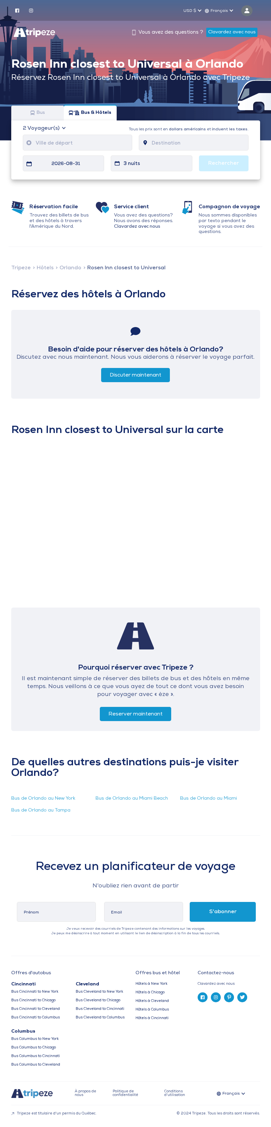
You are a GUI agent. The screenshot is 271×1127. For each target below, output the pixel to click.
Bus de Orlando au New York (43, 798)
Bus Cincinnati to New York (34, 992)
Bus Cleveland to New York (99, 992)
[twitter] (242, 997)
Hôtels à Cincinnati (152, 1018)
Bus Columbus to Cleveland (35, 1065)
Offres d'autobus (31, 973)
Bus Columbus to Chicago (33, 1047)
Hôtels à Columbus (152, 1009)
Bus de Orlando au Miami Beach (132, 798)
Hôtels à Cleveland (152, 1001)
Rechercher (223, 163)
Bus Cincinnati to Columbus (35, 1017)
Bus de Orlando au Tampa (40, 810)
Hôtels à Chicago (150, 992)
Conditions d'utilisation (174, 1093)
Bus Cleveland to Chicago (98, 1000)
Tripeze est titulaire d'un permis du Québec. (56, 1113)
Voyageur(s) (42, 128)
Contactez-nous (216, 973)
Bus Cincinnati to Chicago (33, 1000)
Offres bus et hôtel (158, 973)
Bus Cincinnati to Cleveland (35, 1009)
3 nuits (132, 163)
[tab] (229, 984)
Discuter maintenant (135, 375)
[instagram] (31, 10)
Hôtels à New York (152, 984)
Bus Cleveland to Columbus (100, 1017)
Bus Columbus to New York (35, 1039)
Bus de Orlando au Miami (208, 798)
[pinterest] (229, 997)
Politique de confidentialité (125, 1093)
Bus (40, 113)
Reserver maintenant (135, 714)
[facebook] (17, 10)
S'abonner (223, 911)
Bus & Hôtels (96, 113)
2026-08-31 (66, 163)
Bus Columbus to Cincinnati (35, 1056)
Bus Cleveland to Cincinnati (100, 1009)
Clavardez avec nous (231, 32)
